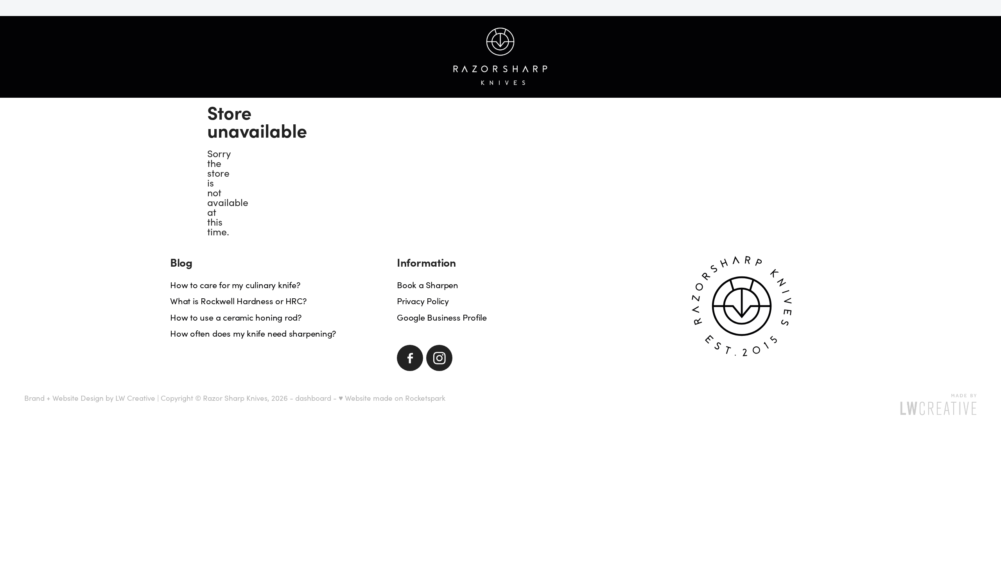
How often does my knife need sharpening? (253, 333)
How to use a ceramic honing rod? (236, 317)
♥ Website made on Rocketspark (392, 398)
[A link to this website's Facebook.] (410, 358)
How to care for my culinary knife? (235, 284)
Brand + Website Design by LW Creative (89, 398)
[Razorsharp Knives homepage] (501, 56)
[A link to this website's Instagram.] (439, 358)
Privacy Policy (423, 301)
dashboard (313, 398)
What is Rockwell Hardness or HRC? (238, 301)
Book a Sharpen (427, 284)
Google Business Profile (442, 317)
